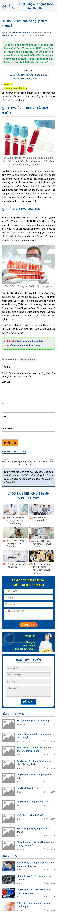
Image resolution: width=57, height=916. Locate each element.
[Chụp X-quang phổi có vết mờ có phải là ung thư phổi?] (8, 845)
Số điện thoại (9, 428)
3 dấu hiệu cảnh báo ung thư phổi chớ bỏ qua (34, 905)
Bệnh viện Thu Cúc (20, 32)
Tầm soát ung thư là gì (15, 88)
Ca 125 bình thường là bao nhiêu (30, 75)
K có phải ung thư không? (30, 815)
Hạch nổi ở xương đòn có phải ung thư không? (34, 736)
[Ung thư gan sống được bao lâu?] (8, 805)
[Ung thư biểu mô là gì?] (8, 791)
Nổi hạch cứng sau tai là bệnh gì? (34, 720)
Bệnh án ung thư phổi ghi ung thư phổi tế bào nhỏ (27, 461)
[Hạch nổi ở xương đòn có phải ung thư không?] (8, 737)
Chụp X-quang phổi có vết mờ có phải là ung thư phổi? (36, 844)
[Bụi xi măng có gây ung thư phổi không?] (8, 832)
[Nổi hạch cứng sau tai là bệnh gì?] (8, 724)
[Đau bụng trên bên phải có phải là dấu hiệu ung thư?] (8, 764)
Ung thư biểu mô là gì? (28, 788)
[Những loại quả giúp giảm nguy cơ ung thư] (8, 879)
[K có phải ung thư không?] (8, 818)
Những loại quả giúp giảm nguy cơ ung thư (34, 878)
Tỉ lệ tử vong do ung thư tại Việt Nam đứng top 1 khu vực (35, 864)
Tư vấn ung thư (28, 359)
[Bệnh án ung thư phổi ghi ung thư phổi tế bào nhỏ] (28, 457)
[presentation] (5, 457)
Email (5, 416)
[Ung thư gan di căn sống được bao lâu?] (8, 778)
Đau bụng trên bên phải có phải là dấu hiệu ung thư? (34, 763)
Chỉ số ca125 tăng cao (25, 78)
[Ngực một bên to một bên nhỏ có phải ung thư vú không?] (8, 751)
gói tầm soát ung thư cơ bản (28, 341)
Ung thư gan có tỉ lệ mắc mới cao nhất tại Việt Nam (34, 891)
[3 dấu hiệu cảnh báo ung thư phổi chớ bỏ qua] (8, 906)
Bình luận (6, 382)
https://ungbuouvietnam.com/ (25, 345)
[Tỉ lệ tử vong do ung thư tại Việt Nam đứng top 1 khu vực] (8, 866)
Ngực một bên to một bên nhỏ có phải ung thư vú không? (34, 749)
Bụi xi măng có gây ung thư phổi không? (33, 830)
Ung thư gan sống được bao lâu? (33, 801)
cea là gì (8, 84)
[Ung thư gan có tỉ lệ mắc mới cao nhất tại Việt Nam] (8, 893)
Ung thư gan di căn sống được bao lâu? (34, 776)
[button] (19, 464)
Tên (4, 404)
